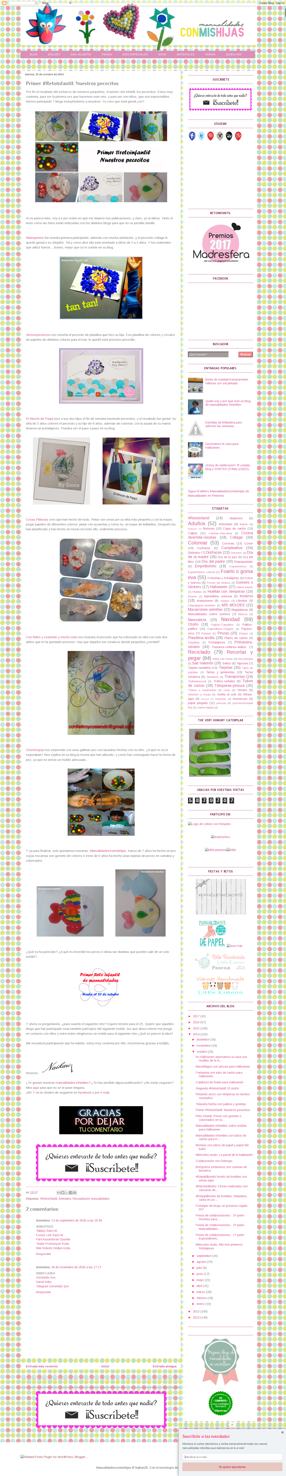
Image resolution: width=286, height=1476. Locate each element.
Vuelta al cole (226, 694)
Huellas (197, 591)
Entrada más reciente (42, 1366)
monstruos (240, 698)
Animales (65, 1198)
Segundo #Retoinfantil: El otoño (217, 1088)
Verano (242, 690)
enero (201, 1304)
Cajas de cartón (234, 528)
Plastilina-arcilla (201, 638)
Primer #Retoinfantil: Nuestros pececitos (223, 1110)
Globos (225, 582)
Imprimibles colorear (218, 596)
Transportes (234, 676)
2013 (196, 1311)
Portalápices (217, 642)
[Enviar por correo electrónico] (59, 1192)
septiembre (204, 1256)
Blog (34, 54)
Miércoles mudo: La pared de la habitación (224, 1154)
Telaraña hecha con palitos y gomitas (221, 1104)
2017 (196, 1016)
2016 (196, 1022)
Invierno (246, 596)
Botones (209, 528)
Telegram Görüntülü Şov (52, 1286)
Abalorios (236, 518)
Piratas (243, 633)
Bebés (244, 524)
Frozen (211, 582)
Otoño (193, 624)
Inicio (105, 1366)
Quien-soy (234, 54)
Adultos (196, 523)
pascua (221, 703)
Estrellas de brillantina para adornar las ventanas (223, 424)
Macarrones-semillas (205, 609)
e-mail (104, 1092)
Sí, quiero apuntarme (232, 1466)
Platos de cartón (236, 638)
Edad (162, 54)
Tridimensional (197, 681)
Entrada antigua (164, 1366)
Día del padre (213, 561)
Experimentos (238, 566)
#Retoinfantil (48, 1198)
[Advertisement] (219, 175)
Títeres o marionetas (202, 690)
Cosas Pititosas (37, 519)
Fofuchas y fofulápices (223, 578)
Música (242, 614)
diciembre (203, 1039)
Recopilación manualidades (91, 1198)
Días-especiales (135, 54)
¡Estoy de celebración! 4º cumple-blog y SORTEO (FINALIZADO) (228, 467)
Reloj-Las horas (223, 658)
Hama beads (244, 587)
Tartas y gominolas (220, 672)
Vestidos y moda (199, 694)
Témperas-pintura (229, 685)
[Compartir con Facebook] (71, 1192)
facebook (84, 1092)
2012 (196, 1317)
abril (200, 1286)
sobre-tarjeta (205, 707)
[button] (232, 1436)
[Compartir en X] (67, 1192)
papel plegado (198, 703)
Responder (43, 1254)
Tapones (242, 663)
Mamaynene (35, 237)
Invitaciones (205, 600)
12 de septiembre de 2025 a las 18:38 (76, 1220)
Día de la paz (227, 557)
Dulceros (236, 552)
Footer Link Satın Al (49, 1235)
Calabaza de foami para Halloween (219, 1082)
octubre (202, 1051)
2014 (196, 1034)
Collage (236, 537)
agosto (202, 1261)
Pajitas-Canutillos (222, 624)
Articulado (225, 524)
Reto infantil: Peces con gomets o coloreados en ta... (218, 1117)
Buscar (245, 354)
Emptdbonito (205, 566)
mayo (201, 1280)
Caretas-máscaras (220, 533)
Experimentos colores (201, 572)
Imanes (192, 596)
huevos (205, 699)
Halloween (218, 587)
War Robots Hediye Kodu (53, 1248)
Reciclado (199, 652)
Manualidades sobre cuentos (209, 614)
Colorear (197, 543)
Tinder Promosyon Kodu (52, 1243)
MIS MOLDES (233, 605)
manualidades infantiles (72, 1082)
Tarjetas (225, 667)
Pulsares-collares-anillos (229, 647)
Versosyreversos (38, 335)
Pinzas (223, 633)
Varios (210, 54)
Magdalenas (240, 609)
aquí (36, 1087)
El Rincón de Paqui (39, 418)
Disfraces (214, 552)
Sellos (226, 663)
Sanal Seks (44, 1282)
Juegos (224, 600)
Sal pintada (245, 658)
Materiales (186, 54)
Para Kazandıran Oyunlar (53, 1239)
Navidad (230, 619)
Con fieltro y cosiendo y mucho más (51, 637)
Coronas (228, 543)
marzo (201, 1292)
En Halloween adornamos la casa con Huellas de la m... (221, 1058)
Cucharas (203, 548)
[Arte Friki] (234, 946)
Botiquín (192, 528)
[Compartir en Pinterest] (75, 1192)
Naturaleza (197, 620)
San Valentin (81, 54)
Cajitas (192, 533)
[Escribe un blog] (63, 1192)
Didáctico (194, 552)
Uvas (227, 690)
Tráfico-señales (224, 681)
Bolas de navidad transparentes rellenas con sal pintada (226, 381)
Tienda (107, 54)
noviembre (204, 1045)
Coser (248, 543)
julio (200, 1267)
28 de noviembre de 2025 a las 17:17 (76, 1267)
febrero (202, 1298)
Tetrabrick (212, 676)
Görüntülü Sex (45, 1277)
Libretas (241, 600)
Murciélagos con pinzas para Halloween (223, 1066)
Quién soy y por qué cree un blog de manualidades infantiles (228, 403)
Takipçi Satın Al (46, 1230)
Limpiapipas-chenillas (201, 605)
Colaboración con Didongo (214, 1161)
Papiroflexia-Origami (220, 628)
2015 (196, 1028)
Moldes (54, 54)
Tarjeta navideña (199, 667)
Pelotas (206, 633)
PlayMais (194, 642)
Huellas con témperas (226, 591)
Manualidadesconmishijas (108, 850)
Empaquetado (243, 561)
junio (200, 1274)
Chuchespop (35, 750)
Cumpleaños (231, 548)
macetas (220, 698)
